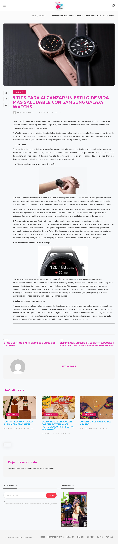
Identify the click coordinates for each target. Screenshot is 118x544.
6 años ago (93, 428)
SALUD (100, 537)
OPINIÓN (90, 537)
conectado (28, 468)
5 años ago (30, 112)
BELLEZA (70, 537)
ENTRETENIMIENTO (55, 537)
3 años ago (16, 428)
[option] (20, 413)
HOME (42, 537)
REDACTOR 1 (21, 112)
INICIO (34, 16)
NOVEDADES (43, 16)
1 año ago (54, 433)
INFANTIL (80, 537)
